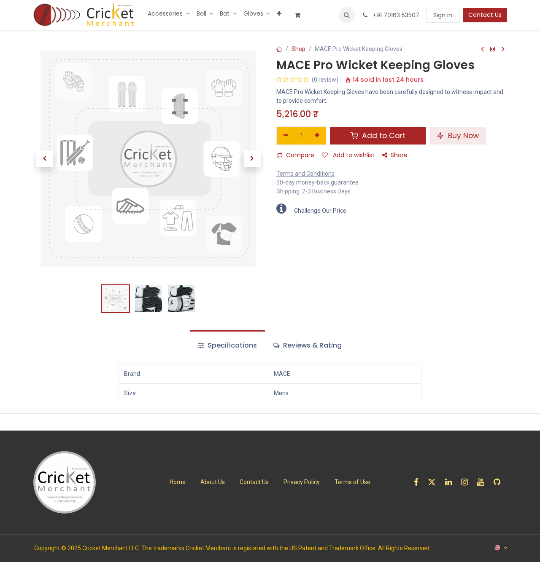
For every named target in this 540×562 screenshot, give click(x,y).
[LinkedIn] (451, 482)
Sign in (442, 15)
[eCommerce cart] (301, 15)
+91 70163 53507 (395, 15)
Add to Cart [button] (382, 136)
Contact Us (485, 15)
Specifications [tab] (231, 345)
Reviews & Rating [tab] (311, 345)
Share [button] (399, 155)
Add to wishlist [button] (353, 155)
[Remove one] (286, 135)
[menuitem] (168, 13)
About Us (212, 482)
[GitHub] (500, 482)
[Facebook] (419, 482)
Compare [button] (300, 155)
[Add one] (317, 135)
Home (178, 482)
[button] (347, 15)
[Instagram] (467, 482)
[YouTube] (483, 482)
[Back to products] (493, 49)
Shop (298, 48)
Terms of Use (352, 482)
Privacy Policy (302, 482)
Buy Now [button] (462, 136)
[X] (434, 482)
